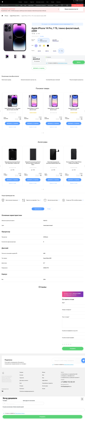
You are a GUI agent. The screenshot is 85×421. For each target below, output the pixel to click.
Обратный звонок (79, 3)
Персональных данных (20, 413)
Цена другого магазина (29, 400)
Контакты (58, 2)
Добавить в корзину (38, 68)
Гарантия (32, 2)
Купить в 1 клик (12, 127)
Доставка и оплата (40, 2)
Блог (48, 2)
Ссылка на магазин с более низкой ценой (13, 407)
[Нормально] (66, 344)
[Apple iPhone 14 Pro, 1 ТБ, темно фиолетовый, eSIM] (15, 37)
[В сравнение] (34, 33)
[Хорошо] (68, 344)
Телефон (5, 400)
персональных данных (62, 63)
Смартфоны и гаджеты (41, 5)
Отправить (73, 348)
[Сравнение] (67, 5)
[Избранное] (62, 5)
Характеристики (38, 208)
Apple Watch (30, 5)
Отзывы (52, 2)
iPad (21, 5)
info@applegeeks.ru (66, 386)
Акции (56, 5)
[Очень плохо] (62, 344)
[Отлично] (70, 344)
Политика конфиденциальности (27, 391)
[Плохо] (64, 344)
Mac (25, 5)
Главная (20, 2)
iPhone (16, 5)
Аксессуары (50, 5)
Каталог (26, 2)
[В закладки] (32, 33)
